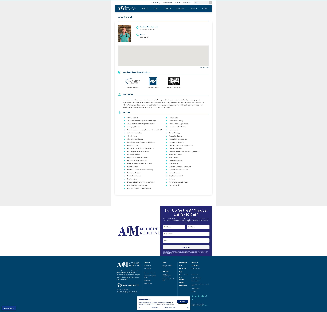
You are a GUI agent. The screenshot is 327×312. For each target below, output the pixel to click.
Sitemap (194, 291)
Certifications (148, 283)
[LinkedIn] (199, 298)
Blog (180, 272)
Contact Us (195, 262)
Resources (205, 8)
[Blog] (193, 301)
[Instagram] (206, 298)
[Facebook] (193, 298)
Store (180, 265)
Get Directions (204, 67)
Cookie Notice (195, 288)
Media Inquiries (181, 278)
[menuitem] (145, 8)
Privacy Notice (196, 281)
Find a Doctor (183, 285)
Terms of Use (195, 275)
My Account (182, 268)
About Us (145, 8)
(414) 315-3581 (144, 37)
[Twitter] (196, 298)
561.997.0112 (195, 265)
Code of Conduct (196, 278)
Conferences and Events (167, 266)
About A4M (147, 265)
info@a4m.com (196, 268)
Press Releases (183, 275)
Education (167, 8)
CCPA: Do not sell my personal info (200, 284)
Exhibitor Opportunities (167, 275)
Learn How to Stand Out (168, 279)
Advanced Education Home (150, 276)
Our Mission (147, 268)
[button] (210, 2)
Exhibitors (193, 8)
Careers (181, 282)
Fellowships (147, 280)
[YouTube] (203, 298)
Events (156, 8)
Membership (180, 8)
